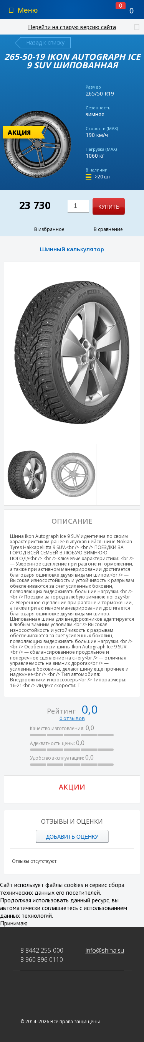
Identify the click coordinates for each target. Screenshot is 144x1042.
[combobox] (78, 206)
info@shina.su (105, 950)
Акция (19, 132)
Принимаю (14, 923)
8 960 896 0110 (41, 959)
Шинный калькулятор (72, 249)
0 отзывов (72, 718)
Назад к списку (45, 42)
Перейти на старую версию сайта (72, 27)
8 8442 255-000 (41, 950)
